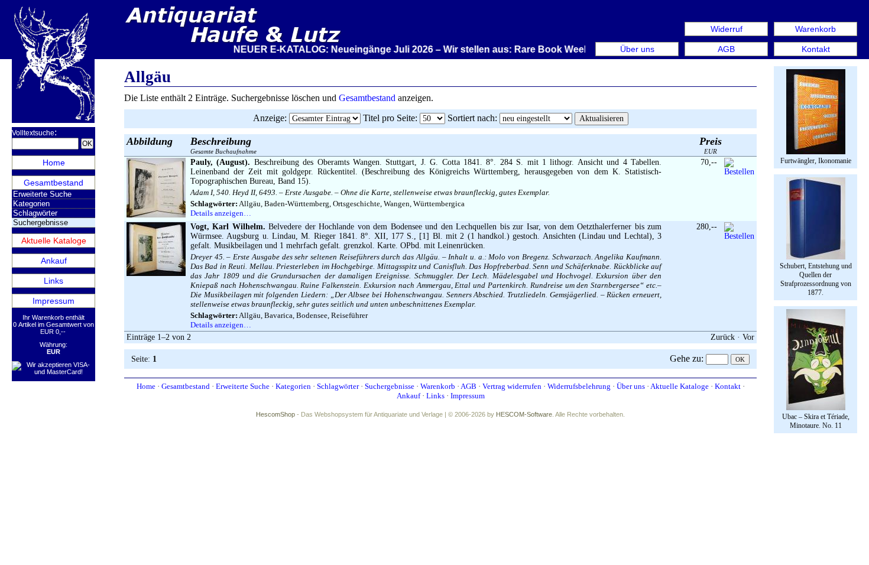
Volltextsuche (33, 133)
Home (54, 162)
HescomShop (275, 414)
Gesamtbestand (53, 182)
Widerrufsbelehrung (579, 386)
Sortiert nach (471, 118)
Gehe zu (685, 358)
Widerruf (726, 29)
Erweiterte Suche (42, 194)
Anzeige (268, 118)
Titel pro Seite (389, 118)
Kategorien (31, 203)
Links (53, 280)
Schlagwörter (35, 213)
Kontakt (816, 49)
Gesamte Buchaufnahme (223, 145)
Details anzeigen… (220, 213)
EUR (710, 145)
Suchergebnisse (389, 386)
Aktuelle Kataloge (53, 240)
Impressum (53, 301)
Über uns (637, 49)
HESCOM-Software (524, 414)
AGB (726, 49)
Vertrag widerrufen (511, 386)
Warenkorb (815, 29)
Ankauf (54, 260)
